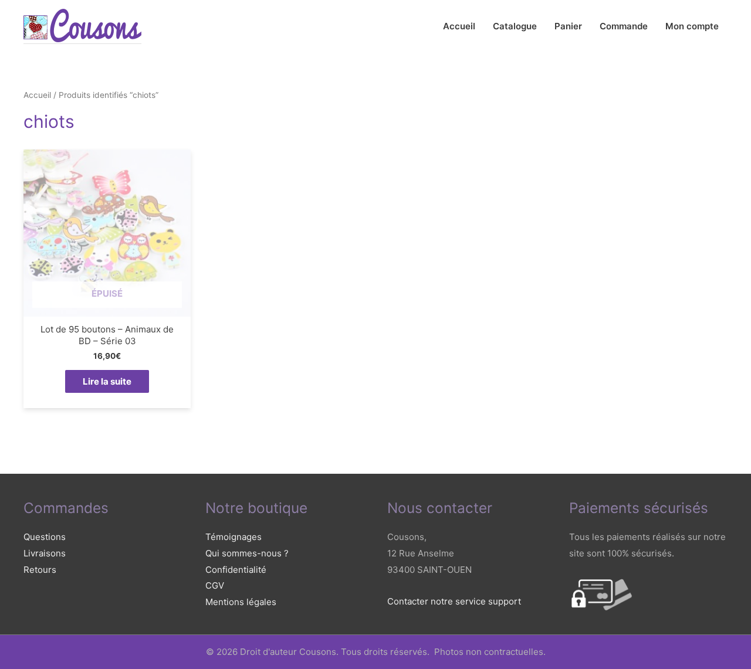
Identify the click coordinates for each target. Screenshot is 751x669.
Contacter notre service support (454, 601)
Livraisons (44, 553)
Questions (44, 536)
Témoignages (233, 536)
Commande (624, 26)
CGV (214, 585)
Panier (568, 26)
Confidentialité (235, 569)
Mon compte (692, 26)
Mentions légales (240, 601)
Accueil (459, 26)
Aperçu (107, 307)
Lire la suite (107, 381)
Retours (39, 569)
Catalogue (515, 26)
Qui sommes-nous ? (247, 553)
